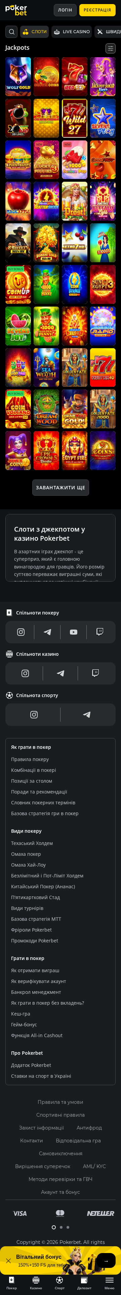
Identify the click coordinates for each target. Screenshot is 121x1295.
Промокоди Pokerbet (34, 940)
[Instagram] (21, 632)
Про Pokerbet (27, 1053)
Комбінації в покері (33, 770)
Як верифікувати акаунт (38, 981)
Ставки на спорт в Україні (41, 1076)
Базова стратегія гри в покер (45, 813)
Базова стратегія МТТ (36, 919)
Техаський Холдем (32, 843)
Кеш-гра (20, 1013)
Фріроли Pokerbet (31, 929)
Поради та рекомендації (39, 791)
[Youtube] (73, 632)
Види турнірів (27, 908)
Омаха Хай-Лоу (28, 865)
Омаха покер (26, 854)
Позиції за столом (31, 781)
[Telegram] (47, 632)
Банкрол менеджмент (36, 992)
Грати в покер (27, 958)
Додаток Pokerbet (31, 1065)
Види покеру (26, 831)
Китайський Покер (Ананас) (43, 886)
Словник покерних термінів (43, 802)
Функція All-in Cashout (37, 1035)
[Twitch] (100, 632)
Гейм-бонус (24, 1024)
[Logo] (21, 10)
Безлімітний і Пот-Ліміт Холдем (47, 875)
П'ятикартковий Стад (35, 897)
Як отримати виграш (35, 970)
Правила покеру (30, 759)
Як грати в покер (31, 747)
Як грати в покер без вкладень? (47, 1003)
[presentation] (11, 1282)
